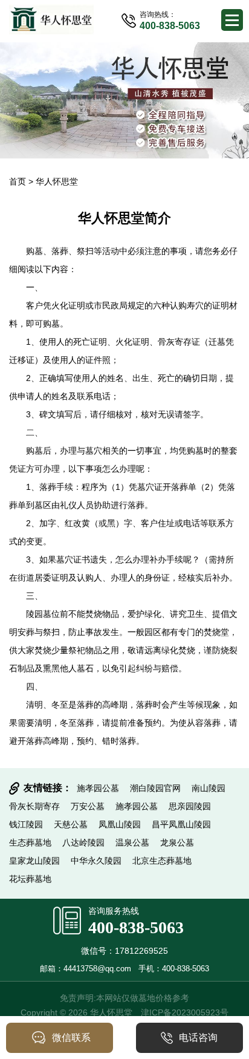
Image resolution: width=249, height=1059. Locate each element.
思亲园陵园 (190, 806)
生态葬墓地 (30, 842)
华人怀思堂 (57, 181)
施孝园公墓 (98, 788)
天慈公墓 (71, 824)
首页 (17, 181)
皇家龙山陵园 (34, 860)
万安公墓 (88, 806)
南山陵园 (208, 788)
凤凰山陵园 (120, 824)
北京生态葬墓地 (162, 860)
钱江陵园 (26, 824)
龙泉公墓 (177, 842)
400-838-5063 (136, 927)
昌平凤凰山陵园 (181, 824)
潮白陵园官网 (155, 788)
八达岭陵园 (83, 842)
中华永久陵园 (96, 860)
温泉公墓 (132, 842)
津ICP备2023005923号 (184, 1012)
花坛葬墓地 (30, 879)
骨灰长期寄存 (34, 806)
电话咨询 (198, 1037)
